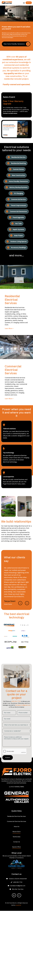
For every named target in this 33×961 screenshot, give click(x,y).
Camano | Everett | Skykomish (18, 878)
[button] (24, 3)
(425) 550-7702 (16, 701)
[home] (6, 2)
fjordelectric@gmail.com (23, 705)
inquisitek (18, 905)
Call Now (28, 2)
